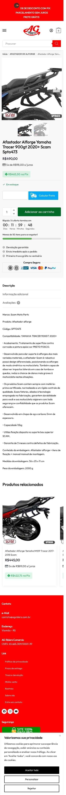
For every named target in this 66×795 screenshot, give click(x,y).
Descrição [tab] (9, 285)
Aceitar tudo (31, 770)
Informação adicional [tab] (15, 294)
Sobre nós (10, 695)
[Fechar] (60, 736)
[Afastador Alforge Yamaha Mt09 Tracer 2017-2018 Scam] (30, 519)
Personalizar (31, 779)
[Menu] (8, 30)
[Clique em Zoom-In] (33, 89)
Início (5, 54)
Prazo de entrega (13, 668)
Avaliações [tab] (11, 302)
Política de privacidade (16, 661)
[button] (56, 88)
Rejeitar (32, 788)
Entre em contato (13, 702)
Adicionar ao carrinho (39, 212)
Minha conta (11, 681)
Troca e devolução (14, 675)
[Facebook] (4, 711)
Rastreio (9, 688)
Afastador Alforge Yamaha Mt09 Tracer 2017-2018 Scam (29, 552)
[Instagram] (10, 711)
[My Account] (51, 30)
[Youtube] (16, 711)
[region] (31, 764)
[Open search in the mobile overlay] (32, 43)
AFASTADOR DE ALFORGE (22, 54)
